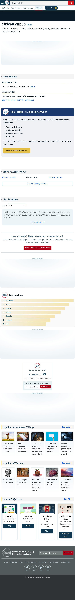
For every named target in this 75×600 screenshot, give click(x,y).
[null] (44, 374)
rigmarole (36, 374)
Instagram (48, 568)
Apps (21, 562)
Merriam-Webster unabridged (37, 248)
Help (6, 562)
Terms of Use (66, 562)
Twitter (34, 568)
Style (4, 205)
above (32, 86)
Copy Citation (38, 222)
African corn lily (9, 177)
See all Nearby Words (36, 183)
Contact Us (43, 562)
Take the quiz (65, 535)
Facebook (27, 568)
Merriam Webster (6, 552)
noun (29, 24)
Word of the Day (37, 370)
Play (9, 526)
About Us (13, 562)
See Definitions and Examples (36, 378)
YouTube (41, 568)
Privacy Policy (54, 562)
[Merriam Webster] (37, 365)
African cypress (56, 177)
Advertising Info (31, 562)
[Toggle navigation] (2, 2)
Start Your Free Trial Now (16, 151)
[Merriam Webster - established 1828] (7, 2)
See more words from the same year (18, 100)
